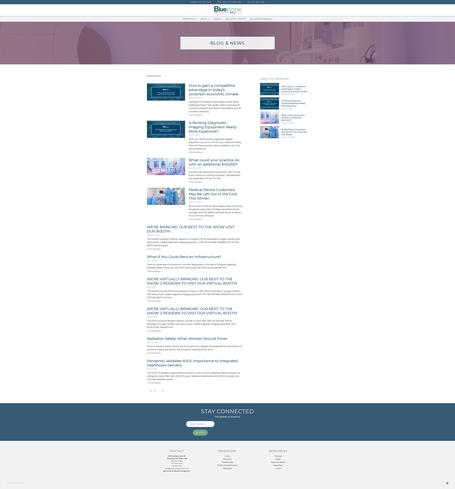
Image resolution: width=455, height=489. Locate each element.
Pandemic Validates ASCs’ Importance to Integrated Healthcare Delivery (192, 363)
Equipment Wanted (236, 19)
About (204, 19)
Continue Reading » (196, 115)
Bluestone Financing (261, 19)
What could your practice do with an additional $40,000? (214, 162)
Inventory (188, 19)
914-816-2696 (177, 466)
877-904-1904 (177, 463)
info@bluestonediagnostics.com (177, 468)
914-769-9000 (176, 461)
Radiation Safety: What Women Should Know (187, 338)
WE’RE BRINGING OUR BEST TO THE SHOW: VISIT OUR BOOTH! (191, 229)
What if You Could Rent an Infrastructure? (184, 257)
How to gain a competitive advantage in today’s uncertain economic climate (213, 89)
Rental (217, 19)
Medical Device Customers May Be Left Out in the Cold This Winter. (213, 194)
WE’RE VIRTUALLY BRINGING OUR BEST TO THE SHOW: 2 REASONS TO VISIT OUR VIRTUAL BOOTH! (192, 281)
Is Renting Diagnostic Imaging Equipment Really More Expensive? (213, 127)
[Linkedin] (447, 483)
